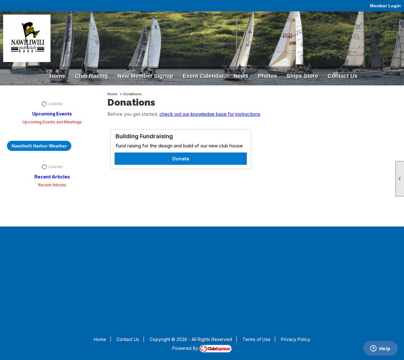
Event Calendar (203, 76)
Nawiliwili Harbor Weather (39, 145)
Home (57, 76)
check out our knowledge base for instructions (209, 114)
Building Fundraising (144, 136)
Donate (180, 159)
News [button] (241, 76)
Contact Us (127, 339)
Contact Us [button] (343, 76)
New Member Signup (145, 76)
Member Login (385, 5)
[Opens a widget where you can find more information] (380, 349)
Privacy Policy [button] (295, 339)
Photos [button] (267, 76)
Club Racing (91, 76)
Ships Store (302, 76)
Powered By (185, 348)
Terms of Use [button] (256, 339)
